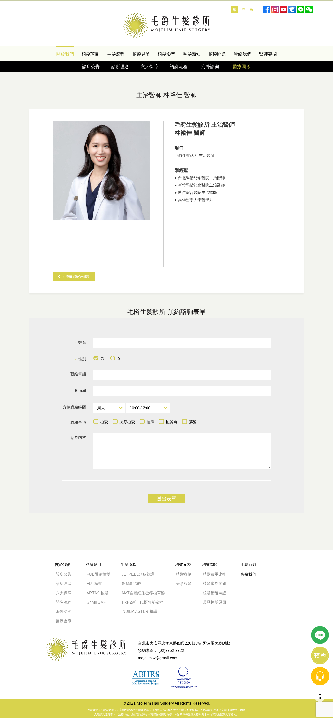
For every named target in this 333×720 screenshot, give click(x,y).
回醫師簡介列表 (76, 277)
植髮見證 (141, 54)
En (251, 10)
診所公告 (91, 66)
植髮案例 (184, 574)
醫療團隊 (241, 66)
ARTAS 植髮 (97, 593)
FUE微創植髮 (98, 574)
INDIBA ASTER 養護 (139, 611)
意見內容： (80, 437)
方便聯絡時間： (76, 407)
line (320, 635)
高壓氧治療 (131, 583)
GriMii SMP (96, 602)
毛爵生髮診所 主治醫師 (167, 25)
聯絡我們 (242, 54)
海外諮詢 (212, 66)
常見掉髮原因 (214, 602)
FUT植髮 (94, 583)
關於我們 (65, 54)
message (320, 676)
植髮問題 (217, 54)
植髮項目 (90, 54)
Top (320, 696)
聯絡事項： (80, 422)
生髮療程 (116, 54)
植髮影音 (166, 54)
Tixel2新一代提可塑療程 (142, 602)
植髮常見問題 (214, 583)
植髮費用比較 (214, 574)
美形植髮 (184, 583)
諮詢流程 (178, 66)
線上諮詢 (320, 655)
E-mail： (81, 391)
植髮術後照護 (214, 593)
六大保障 (149, 66)
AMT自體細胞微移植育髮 (143, 593)
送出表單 (166, 498)
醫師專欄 (268, 54)
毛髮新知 (192, 54)
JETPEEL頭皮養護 (137, 574)
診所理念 (120, 66)
